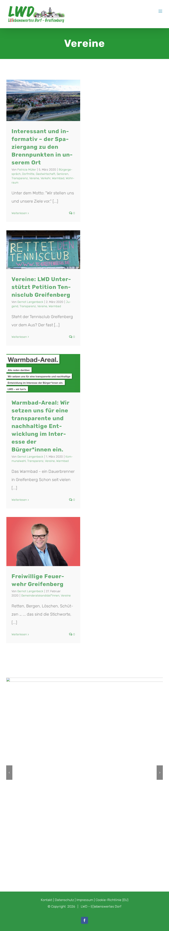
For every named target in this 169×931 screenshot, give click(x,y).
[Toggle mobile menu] (160, 11)
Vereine (34, 178)
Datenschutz (64, 900)
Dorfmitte (28, 174)
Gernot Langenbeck (30, 302)
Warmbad (58, 178)
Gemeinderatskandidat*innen (40, 595)
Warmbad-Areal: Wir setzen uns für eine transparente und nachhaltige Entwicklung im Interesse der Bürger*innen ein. (40, 426)
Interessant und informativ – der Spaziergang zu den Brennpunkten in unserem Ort (42, 147)
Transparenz (20, 178)
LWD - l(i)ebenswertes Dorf (101, 906)
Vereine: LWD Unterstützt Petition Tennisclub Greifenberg (41, 287)
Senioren (62, 174)
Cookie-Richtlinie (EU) (112, 900)
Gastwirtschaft (45, 174)
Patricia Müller (26, 169)
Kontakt (46, 900)
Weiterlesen (19, 213)
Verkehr (45, 178)
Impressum (84, 900)
